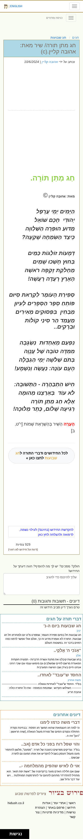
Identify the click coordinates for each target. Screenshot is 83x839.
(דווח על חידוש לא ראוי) (23, 549)
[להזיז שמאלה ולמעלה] (3, 833)
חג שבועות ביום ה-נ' (62, 626)
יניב (79, 630)
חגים (75, 37)
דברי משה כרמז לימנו (60, 722)
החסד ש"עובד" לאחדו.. (59, 675)
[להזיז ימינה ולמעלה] (6, 833)
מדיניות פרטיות (53, 812)
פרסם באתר (56, 807)
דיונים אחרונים (66, 714)
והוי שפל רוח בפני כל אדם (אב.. (50, 744)
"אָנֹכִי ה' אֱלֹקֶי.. (67, 650)
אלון (78, 655)
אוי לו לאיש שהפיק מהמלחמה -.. (49, 766)
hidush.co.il (16, 803)
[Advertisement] (40, 138)
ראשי (71, 803)
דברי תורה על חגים (63, 619)
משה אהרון (74, 680)
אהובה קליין (50, 62)
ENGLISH (16, 6)
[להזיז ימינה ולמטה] (6, 835)
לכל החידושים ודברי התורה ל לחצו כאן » (41, 455)
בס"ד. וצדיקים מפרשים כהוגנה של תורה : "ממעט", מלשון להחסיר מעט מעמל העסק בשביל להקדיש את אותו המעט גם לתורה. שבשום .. (42, 753)
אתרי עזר (59, 803)
